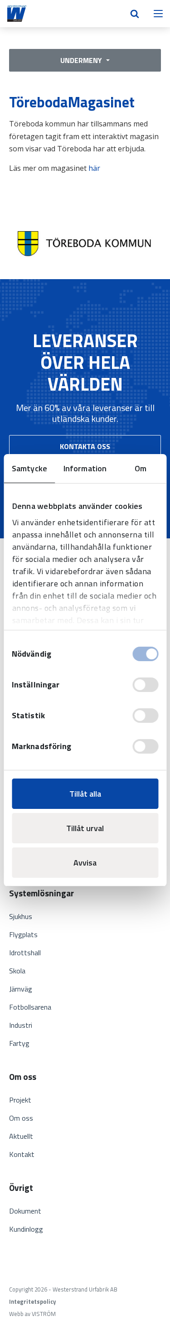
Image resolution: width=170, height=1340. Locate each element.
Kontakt (21, 1154)
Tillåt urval (85, 828)
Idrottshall (25, 952)
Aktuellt (21, 1136)
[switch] (145, 684)
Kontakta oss (85, 446)
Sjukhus (20, 916)
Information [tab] (85, 468)
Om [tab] (140, 468)
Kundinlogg (26, 1229)
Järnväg (20, 988)
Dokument (25, 1210)
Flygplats (23, 934)
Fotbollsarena (30, 1006)
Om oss (21, 1118)
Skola (17, 970)
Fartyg (19, 1043)
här (94, 168)
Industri (20, 1025)
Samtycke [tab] (29, 468)
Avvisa (85, 862)
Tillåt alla (85, 794)
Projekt (20, 1099)
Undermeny (82, 60)
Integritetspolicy (32, 1301)
